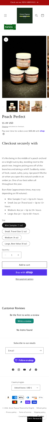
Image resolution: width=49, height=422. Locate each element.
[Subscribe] (40, 350)
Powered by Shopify (27, 408)
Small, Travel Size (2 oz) (16, 231)
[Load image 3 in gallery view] (36, 106)
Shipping (5, 126)
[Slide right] (46, 107)
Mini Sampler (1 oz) (14, 225)
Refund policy (42, 408)
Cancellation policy (26, 416)
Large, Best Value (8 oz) (16, 243)
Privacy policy (11, 412)
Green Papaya (14, 408)
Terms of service (25, 412)
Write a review (24, 321)
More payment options (24, 279)
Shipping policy (39, 412)
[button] (5, 15)
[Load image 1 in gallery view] (12, 106)
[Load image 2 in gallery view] (24, 106)
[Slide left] (3, 107)
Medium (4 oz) (12, 237)
